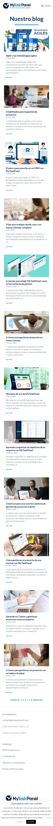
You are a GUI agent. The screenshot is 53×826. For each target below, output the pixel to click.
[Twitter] (29, 781)
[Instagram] (21, 781)
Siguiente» (38, 699)
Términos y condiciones (13, 762)
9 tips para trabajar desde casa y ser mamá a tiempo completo (24, 226)
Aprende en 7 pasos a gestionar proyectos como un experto (21, 618)
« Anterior (15, 699)
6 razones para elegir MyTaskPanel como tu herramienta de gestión (26, 282)
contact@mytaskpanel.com (15, 720)
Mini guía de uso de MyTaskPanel (22, 393)
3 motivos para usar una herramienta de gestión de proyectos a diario (26, 505)
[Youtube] (6, 781)
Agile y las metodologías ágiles (21, 55)
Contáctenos (8, 756)
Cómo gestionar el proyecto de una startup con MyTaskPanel (23, 561)
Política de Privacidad (12, 768)
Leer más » (9, 77)
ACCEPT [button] (31, 822)
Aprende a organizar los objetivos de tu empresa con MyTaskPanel (25, 449)
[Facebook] (13, 781)
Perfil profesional (10, 750)
